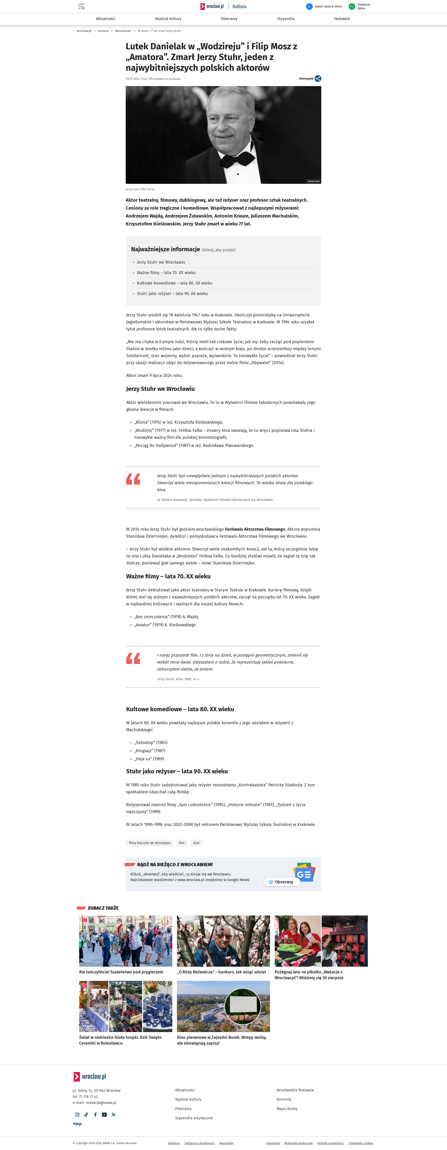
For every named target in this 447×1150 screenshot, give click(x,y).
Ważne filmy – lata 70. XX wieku (166, 272)
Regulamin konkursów (298, 1143)
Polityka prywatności (330, 1143)
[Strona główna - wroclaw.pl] (212, 6)
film (182, 843)
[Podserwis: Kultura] (237, 6)
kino (196, 843)
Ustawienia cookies (361, 1143)
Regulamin (273, 1143)
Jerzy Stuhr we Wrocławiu (161, 262)
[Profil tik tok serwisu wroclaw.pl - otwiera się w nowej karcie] (86, 1115)
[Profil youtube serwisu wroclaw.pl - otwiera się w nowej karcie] (104, 1115)
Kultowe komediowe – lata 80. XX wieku (174, 283)
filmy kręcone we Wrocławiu (149, 843)
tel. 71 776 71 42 (85, 1096)
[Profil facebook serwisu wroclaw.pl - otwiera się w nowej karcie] (95, 1115)
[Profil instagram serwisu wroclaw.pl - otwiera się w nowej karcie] (77, 1115)
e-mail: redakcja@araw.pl (94, 1102)
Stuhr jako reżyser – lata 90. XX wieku (172, 293)
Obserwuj (287, 882)
